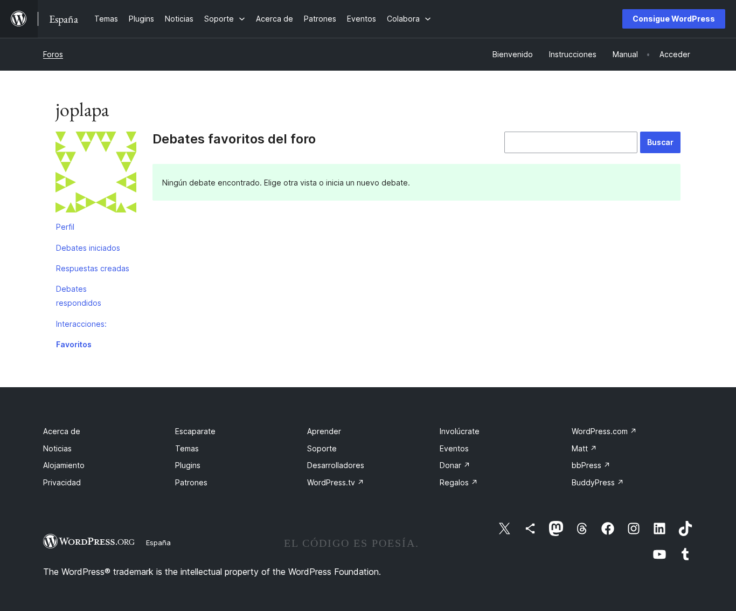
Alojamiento (64, 465)
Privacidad (62, 482)
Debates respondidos (78, 295)
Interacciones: (81, 323)
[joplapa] (95, 174)
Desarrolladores (335, 465)
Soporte (322, 448)
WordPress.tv (335, 482)
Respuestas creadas (92, 268)
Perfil (65, 226)
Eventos (454, 448)
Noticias (57, 448)
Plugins (187, 465)
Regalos (459, 482)
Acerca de (61, 431)
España (158, 542)
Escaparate (195, 431)
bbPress (591, 465)
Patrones (191, 482)
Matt (584, 448)
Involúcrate (460, 431)
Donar (455, 465)
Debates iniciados (88, 247)
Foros (53, 54)
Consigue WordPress (674, 18)
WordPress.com (604, 431)
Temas (187, 448)
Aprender (324, 431)
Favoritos (74, 344)
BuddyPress (598, 482)
